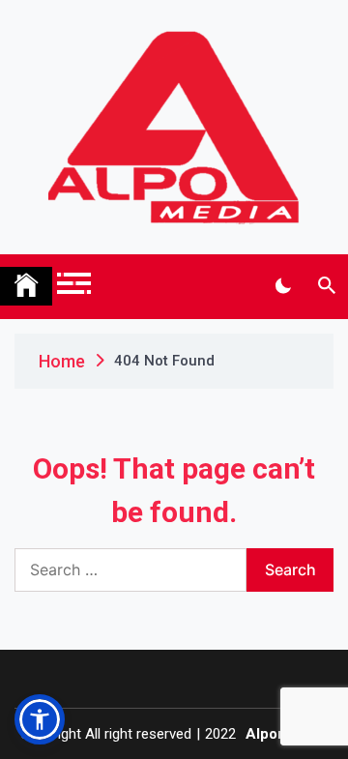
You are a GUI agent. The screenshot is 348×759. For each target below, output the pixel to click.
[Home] (26, 286)
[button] (39, 719)
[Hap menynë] (74, 283)
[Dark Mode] (282, 286)
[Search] (326, 286)
